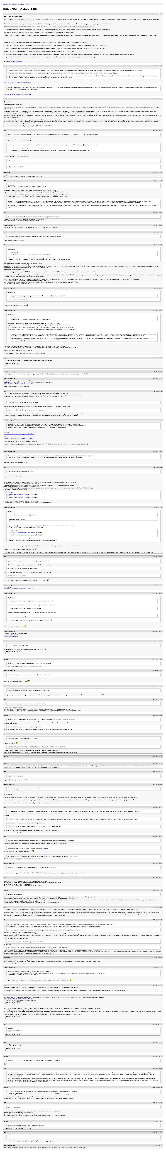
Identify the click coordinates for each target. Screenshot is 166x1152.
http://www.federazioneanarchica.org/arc (18, 494)
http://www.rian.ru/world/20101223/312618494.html (17, 82)
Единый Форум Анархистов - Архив (13, 4)
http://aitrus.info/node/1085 (11, 635)
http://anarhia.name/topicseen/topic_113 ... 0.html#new (27, 126)
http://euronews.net (16, 61)
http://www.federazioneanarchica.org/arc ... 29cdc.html (19, 438)
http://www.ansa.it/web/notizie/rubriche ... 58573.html (18, 383)
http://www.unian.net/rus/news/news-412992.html (17, 94)
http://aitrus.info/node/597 (11, 636)
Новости (27, 4)
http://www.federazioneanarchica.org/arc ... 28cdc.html (19, 434)
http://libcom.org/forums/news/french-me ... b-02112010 (19, 588)
